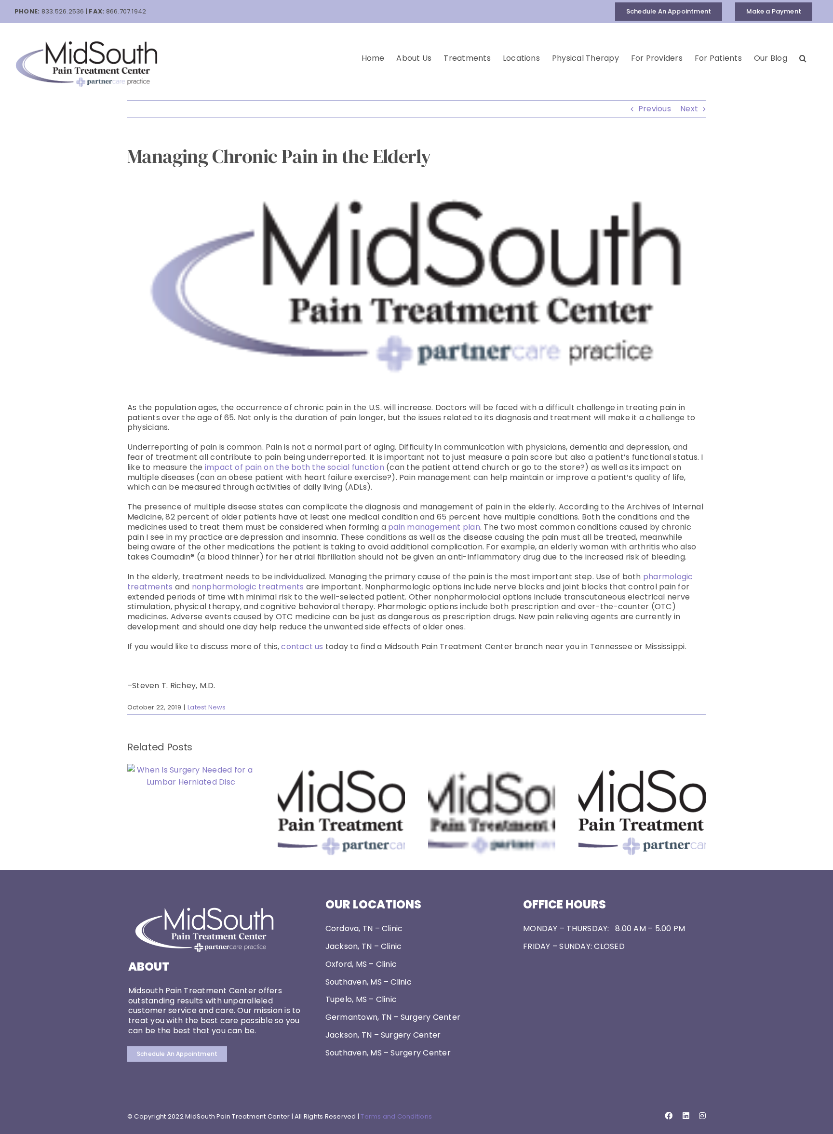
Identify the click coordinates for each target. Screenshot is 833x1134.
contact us (302, 646)
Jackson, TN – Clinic (363, 946)
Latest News (207, 707)
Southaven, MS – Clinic (368, 981)
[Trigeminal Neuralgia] (491, 769)
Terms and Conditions (396, 1116)
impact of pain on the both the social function (294, 467)
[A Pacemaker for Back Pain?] (642, 769)
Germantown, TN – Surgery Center (392, 1017)
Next (689, 108)
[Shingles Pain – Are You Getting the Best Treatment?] (341, 769)
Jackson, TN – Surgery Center (383, 1035)
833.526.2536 (62, 11)
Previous (654, 108)
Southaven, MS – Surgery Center (388, 1052)
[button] (802, 58)
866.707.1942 (126, 11)
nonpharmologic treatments (249, 586)
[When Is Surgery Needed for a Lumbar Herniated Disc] (191, 769)
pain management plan (434, 527)
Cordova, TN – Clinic (364, 928)
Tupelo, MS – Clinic (361, 999)
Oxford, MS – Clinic (361, 964)
